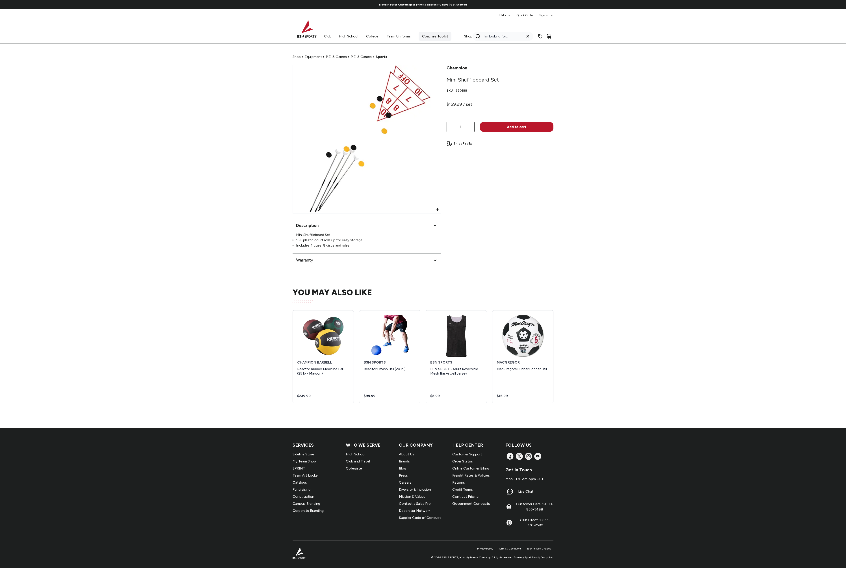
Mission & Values (412, 496)
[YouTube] (537, 456)
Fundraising (301, 489)
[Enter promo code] (540, 36)
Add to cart (516, 127)
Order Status (462, 461)
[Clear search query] (528, 36)
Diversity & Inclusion (415, 489)
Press (403, 475)
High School (348, 36)
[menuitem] (505, 13)
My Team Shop (304, 461)
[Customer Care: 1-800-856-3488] (508, 506)
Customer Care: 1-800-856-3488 (534, 506)
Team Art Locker (306, 475)
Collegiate (354, 468)
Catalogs (300, 482)
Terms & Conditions (510, 548)
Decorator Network (414, 511)
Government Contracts (471, 503)
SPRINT (299, 468)
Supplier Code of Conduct (420, 518)
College (372, 36)
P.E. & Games (336, 57)
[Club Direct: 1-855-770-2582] (509, 522)
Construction (303, 496)
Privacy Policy (485, 548)
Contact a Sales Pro (415, 503)
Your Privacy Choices (539, 548)
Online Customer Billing (470, 468)
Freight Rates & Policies (471, 475)
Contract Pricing (465, 496)
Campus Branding (306, 503)
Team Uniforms (399, 36)
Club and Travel (358, 461)
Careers (405, 482)
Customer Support (467, 454)
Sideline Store (303, 454)
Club (327, 36)
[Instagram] (528, 456)
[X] (519, 456)
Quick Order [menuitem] (524, 15)
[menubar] (526, 13)
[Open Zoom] (437, 209)
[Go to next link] (569, 4)
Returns (458, 482)
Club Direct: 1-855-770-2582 (535, 522)
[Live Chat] (510, 491)
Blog (402, 468)
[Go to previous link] (277, 4)
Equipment (313, 57)
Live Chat (525, 491)
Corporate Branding (308, 511)
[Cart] (549, 36)
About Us (406, 454)
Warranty (304, 260)
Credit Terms (462, 489)
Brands (404, 461)
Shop (468, 36)
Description (307, 225)
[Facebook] (510, 456)
